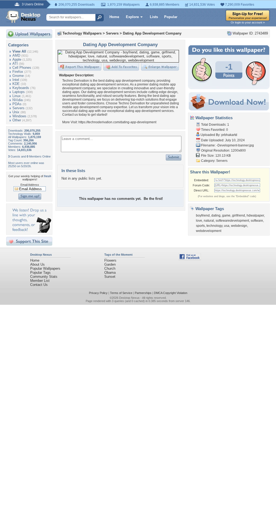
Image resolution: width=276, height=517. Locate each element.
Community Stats (43, 277)
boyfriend (203, 215)
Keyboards (20, 88)
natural (209, 220)
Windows (19, 116)
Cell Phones (21, 68)
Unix (15, 112)
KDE (16, 84)
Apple (16, 59)
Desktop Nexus (129, 297)
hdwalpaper (255, 215)
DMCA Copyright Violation (170, 293)
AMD (16, 55)
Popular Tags (40, 273)
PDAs (17, 104)
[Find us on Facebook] (190, 259)
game (226, 215)
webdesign (239, 226)
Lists (154, 17)
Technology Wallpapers (82, 33)
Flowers (110, 260)
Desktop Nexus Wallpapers (23, 17)
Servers (18, 108)
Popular (170, 17)
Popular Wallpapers (45, 268)
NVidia (17, 100)
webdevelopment (208, 231)
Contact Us (39, 285)
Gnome (18, 76)
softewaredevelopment (232, 220)
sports (200, 226)
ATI (15, 63)
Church (109, 268)
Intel (15, 80)
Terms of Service (121, 293)
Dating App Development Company (152, 33)
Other (16, 120)
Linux (16, 96)
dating (215, 215)
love (199, 220)
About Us (37, 264)
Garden (110, 264)
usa (226, 226)
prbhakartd (229, 135)
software (257, 220)
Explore (132, 17)
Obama (110, 273)
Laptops (18, 92)
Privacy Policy (98, 293)
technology (214, 226)
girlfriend (238, 215)
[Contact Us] (31, 232)
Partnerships (143, 293)
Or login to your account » (248, 22)
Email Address (29, 184)
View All (19, 51)
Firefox (17, 72)
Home (114, 17)
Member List (40, 281)
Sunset (109, 277)
